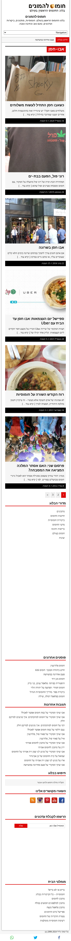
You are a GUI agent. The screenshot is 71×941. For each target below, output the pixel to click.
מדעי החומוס (58, 524)
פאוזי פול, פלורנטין (36, 734)
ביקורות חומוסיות (56, 520)
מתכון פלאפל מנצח (56, 907)
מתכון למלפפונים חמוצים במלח (50, 903)
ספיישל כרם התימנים (54, 912)
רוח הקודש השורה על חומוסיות (40, 394)
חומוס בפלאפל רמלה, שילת (52, 696)
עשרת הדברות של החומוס (52, 916)
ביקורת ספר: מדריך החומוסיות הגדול (47, 692)
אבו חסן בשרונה (51, 247)
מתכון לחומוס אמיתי (35, 743)
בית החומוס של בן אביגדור (41, 756)
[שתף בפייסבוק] (59, 937)
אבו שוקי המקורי (57, 712)
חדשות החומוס (57, 516)
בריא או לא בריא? (56, 890)
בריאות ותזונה (58, 529)
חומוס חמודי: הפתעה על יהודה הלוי (48, 687)
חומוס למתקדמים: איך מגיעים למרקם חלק (37, 725)
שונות (62, 538)
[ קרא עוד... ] (29, 114)
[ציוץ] (35, 937)
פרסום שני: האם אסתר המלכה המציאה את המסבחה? (40, 467)
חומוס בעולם (58, 533)
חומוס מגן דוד (58, 679)
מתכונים (61, 511)
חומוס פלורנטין (57, 665)
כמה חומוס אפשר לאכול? (33, 712)
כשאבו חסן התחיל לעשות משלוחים (37, 105)
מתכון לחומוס (58, 898)
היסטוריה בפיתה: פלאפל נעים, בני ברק (46, 683)
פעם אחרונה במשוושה (44, 39)
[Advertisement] (40, 599)
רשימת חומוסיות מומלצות (52, 920)
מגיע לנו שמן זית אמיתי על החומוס (28, 751)
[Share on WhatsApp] (12, 937)
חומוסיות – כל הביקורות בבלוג (50, 894)
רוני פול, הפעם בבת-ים (46, 176)
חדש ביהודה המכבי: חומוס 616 (50, 670)
